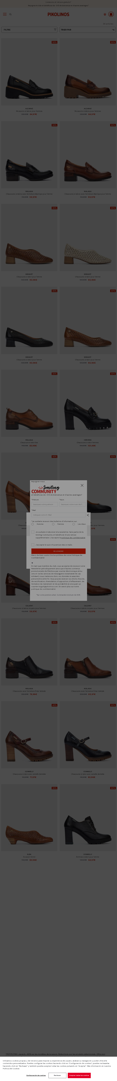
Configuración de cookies (36, 1075)
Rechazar (57, 1075)
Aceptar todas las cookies (79, 1075)
